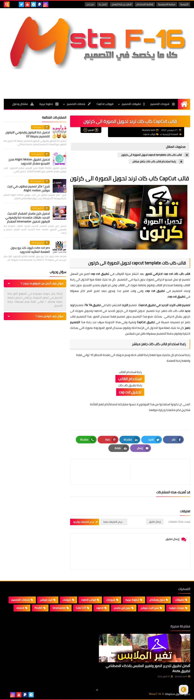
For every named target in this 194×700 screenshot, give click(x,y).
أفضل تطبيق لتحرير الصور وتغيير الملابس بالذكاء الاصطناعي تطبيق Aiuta (148, 668)
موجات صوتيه (176, 607)
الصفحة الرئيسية (170, 134)
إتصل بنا (102, 4)
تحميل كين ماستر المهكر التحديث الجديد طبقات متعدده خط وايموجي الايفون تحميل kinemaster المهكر (27, 217)
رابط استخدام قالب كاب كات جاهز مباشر (154, 161)
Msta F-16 (155, 694)
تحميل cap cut (130, 391)
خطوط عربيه (132, 599)
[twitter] (21, 4)
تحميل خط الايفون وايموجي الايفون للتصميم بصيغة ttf (27, 134)
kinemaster (59, 607)
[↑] (97, 690)
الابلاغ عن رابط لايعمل (121, 4)
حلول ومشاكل (157, 599)
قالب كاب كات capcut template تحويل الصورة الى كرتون (151, 154)
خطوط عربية (46, 103)
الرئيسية (184, 4)
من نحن (90, 4)
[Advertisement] (97, 83)
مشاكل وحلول (20, 103)
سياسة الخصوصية (166, 4)
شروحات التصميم (160, 103)
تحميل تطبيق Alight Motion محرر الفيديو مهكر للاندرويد (29, 161)
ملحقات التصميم (76, 103)
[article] (102, 472)
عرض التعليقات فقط (113, 522)
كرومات (67, 599)
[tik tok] (15, 4)
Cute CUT (81, 607)
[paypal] (39, 4)
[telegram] (33, 4)
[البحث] (6, 4)
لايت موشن (46, 599)
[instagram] (45, 4)
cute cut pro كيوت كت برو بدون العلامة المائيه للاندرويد (30, 250)
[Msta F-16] (97, 41)
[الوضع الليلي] (183, 689)
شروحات (110, 599)
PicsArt (38, 607)
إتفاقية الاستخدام (145, 4)
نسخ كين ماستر (122, 607)
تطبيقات (179, 599)
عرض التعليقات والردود (83, 522)
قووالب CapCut (105, 103)
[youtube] (27, 4)
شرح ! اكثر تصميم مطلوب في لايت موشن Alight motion (28, 188)
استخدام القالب (130, 378)
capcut (99, 607)
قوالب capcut (149, 134)
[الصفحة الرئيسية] (184, 104)
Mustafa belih (181, 676)
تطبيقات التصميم (131, 103)
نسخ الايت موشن (150, 607)
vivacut (20, 607)
